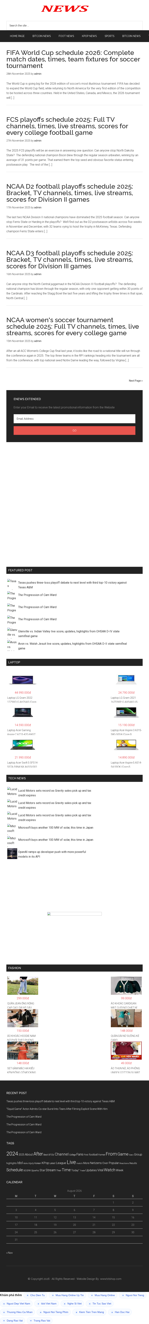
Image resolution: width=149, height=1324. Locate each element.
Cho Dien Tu (36, 1295)
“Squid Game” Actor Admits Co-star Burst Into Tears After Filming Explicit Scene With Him (57, 1108)
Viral (100, 1170)
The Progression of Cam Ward (37, 595)
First (86, 1154)
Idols (25, 1163)
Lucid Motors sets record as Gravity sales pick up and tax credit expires (54, 793)
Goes (131, 1155)
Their (58, 1170)
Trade (82, 1170)
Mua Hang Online (103, 1295)
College (72, 1154)
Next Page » (136, 380)
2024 (12, 1154)
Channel (62, 1154)
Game (122, 1154)
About (29, 1154)
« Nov (9, 1252)
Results (133, 1163)
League (61, 1163)
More (86, 1163)
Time (66, 1170)
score (27, 1170)
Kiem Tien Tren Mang (90, 1312)
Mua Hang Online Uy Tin (68, 1295)
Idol (20, 1163)
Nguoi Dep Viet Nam (16, 1303)
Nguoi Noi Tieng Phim (54, 1312)
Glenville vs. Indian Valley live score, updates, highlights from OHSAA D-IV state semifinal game (69, 634)
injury (31, 1163)
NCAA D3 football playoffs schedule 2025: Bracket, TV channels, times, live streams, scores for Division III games (69, 259)
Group (138, 1154)
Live (71, 1162)
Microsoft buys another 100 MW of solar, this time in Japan (55, 827)
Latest (52, 1163)
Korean (37, 1163)
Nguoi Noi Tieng (133, 1295)
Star (42, 1170)
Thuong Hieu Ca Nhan (18, 1312)
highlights (11, 1163)
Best (45, 1154)
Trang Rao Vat (40, 1320)
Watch (109, 1170)
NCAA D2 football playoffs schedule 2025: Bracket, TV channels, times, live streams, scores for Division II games (69, 192)
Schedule (14, 1169)
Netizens (96, 1163)
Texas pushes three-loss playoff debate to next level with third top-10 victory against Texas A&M (72, 585)
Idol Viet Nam (47, 1303)
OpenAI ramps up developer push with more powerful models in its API (52, 854)
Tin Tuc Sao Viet (100, 1303)
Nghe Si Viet (73, 1303)
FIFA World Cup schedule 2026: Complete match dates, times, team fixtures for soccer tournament (73, 59)
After (38, 1154)
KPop (45, 1163)
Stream (51, 1170)
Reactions (124, 1163)
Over (105, 1163)
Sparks (35, 1170)
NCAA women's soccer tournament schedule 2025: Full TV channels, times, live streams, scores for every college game (72, 326)
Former (101, 1154)
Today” (75, 1170)
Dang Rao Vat (13, 1320)
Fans (79, 1154)
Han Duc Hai (120, 1312)
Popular (114, 1163)
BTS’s (51, 1154)
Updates (91, 1170)
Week (119, 1170)
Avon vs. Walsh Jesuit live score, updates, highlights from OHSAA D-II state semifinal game (72, 646)
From (111, 1154)
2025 (21, 1154)
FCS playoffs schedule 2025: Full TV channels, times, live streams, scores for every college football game (67, 126)
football (93, 1154)
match (79, 1163)
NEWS (74, 8)
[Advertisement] (74, 503)
